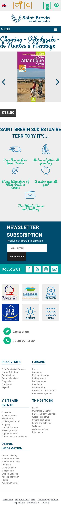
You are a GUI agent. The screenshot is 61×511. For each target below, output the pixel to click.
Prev (4, 75)
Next (56, 75)
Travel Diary (20, 3)
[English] (5, 5)
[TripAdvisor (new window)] (54, 269)
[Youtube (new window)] (37, 269)
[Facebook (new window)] (29, 269)
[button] (47, 5)
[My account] (56, 5)
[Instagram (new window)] (46, 269)
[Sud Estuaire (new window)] (30, 292)
